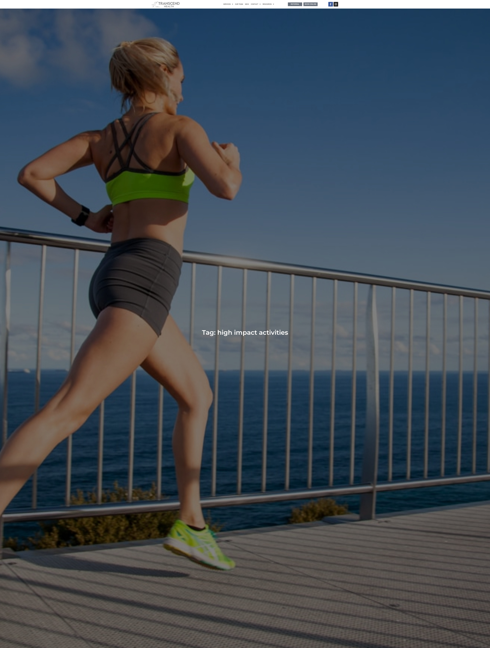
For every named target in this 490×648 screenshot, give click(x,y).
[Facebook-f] (330, 4)
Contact (254, 4)
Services (227, 4)
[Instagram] (336, 4)
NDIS (247, 4)
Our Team (239, 4)
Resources (267, 4)
